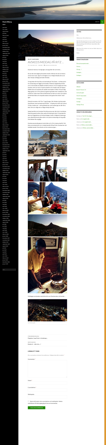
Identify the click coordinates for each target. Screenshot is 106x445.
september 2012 (6, 134)
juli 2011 (4, 152)
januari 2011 (5, 164)
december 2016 (6, 47)
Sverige (78, 101)
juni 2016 (4, 59)
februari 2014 (5, 101)
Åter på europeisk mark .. (83, 63)
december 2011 (6, 144)
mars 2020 (4, 29)
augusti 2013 (5, 113)
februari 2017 (5, 43)
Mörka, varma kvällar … (87, 125)
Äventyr (97, 21)
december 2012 (6, 128)
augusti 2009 (5, 198)
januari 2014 (5, 103)
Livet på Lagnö (80, 92)
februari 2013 (5, 124)
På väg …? (79, 69)
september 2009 (6, 196)
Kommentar (31, 359)
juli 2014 (4, 93)
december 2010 (6, 166)
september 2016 (6, 53)
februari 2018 (5, 35)
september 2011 (6, 150)
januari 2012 (5, 142)
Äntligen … (79, 75)
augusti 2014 (5, 91)
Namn (30, 380)
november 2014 (6, 85)
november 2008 (6, 216)
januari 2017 (5, 45)
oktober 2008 (5, 218)
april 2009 (4, 206)
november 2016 (6, 49)
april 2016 (4, 63)
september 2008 (6, 220)
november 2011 (6, 146)
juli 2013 (4, 115)
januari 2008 (5, 236)
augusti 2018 (5, 31)
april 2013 (4, 121)
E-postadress (32, 387)
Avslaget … (79, 72)
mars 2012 (4, 140)
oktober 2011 (5, 148)
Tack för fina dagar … (87, 116)
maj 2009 (4, 204)
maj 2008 (4, 228)
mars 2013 (4, 123)
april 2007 (4, 254)
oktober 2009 (5, 194)
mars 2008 (4, 232)
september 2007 (6, 244)
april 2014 (4, 97)
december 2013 (6, 105)
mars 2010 (4, 184)
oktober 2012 (5, 132)
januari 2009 (5, 212)
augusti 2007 (5, 246)
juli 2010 (4, 176)
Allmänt (78, 86)
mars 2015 (4, 77)
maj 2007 (4, 252)
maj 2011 (4, 156)
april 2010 (4, 182)
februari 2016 (5, 67)
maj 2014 (4, 95)
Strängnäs (79, 98)
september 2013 (6, 111)
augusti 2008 (5, 222)
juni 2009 (4, 202)
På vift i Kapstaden (33, 59)
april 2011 (4, 158)
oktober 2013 (5, 109)
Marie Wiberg (7, 22)
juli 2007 (4, 248)
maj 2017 (4, 37)
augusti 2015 (5, 71)
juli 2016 (4, 57)
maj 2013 (4, 119)
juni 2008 (4, 226)
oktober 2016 (5, 51)
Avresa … (79, 66)
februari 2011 (5, 162)
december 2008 (6, 214)
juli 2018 (4, 33)
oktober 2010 (5, 170)
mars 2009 (4, 208)
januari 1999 (5, 264)
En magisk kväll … (85, 119)
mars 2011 (4, 160)
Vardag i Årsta (80, 104)
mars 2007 (4, 256)
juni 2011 (4, 154)
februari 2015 (5, 79)
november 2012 (6, 130)
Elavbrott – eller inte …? (34, 343)
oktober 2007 (5, 242)
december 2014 (6, 83)
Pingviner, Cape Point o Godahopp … (38, 337)
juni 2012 (4, 136)
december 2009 (6, 190)
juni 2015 (4, 73)
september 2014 (6, 89)
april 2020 (4, 27)
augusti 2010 (5, 174)
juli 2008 (4, 224)
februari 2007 (5, 258)
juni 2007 (4, 250)
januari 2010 (5, 188)
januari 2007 (5, 260)
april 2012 (4, 138)
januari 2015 (5, 81)
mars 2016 (4, 65)
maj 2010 (4, 180)
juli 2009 (4, 200)
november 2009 (6, 192)
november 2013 (6, 107)
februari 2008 (5, 234)
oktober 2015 (5, 69)
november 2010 (6, 168)
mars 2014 (4, 99)
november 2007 (6, 240)
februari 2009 (5, 210)
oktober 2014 (5, 87)
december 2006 (6, 262)
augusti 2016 (5, 55)
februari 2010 (5, 186)
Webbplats (31, 394)
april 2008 (4, 230)
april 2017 (4, 39)
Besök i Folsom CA (81, 89)
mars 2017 (4, 41)
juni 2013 (4, 117)
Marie (41, 65)
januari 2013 (5, 126)
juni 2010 (4, 178)
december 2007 (6, 238)
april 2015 (4, 75)
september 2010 (6, 172)
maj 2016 (4, 61)
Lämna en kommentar (51, 65)
